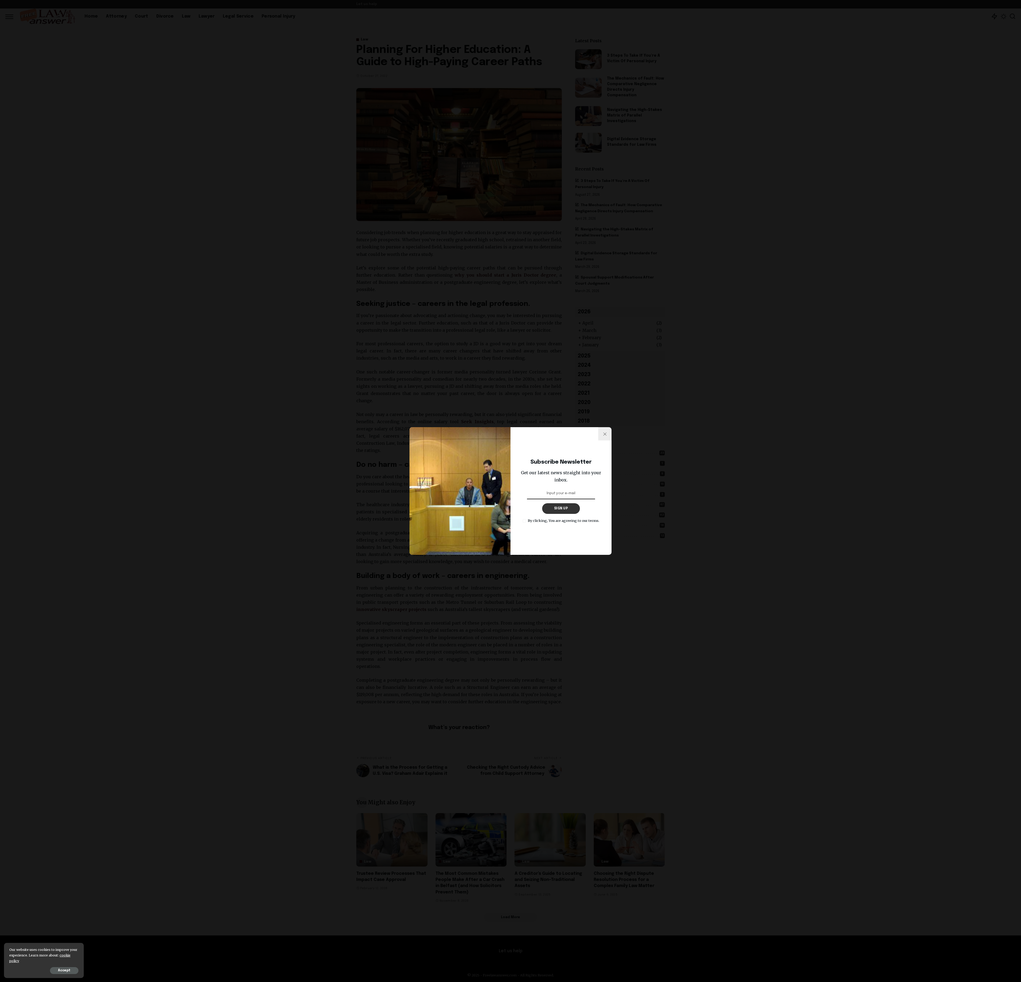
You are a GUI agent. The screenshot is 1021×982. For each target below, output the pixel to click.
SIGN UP (561, 508)
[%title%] (605, 433)
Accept (64, 970)
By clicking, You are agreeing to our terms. (563, 520)
